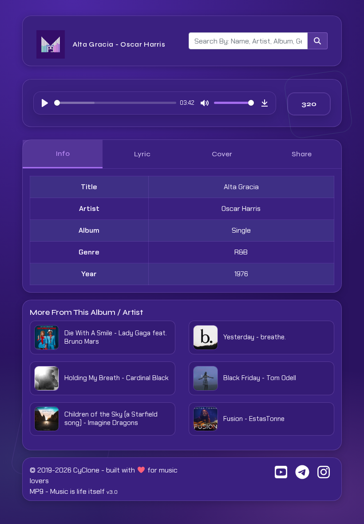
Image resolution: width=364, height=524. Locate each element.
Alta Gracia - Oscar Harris (118, 44)
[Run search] (317, 40)
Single (241, 230)
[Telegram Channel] (302, 475)
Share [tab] (302, 154)
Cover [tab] (222, 154)
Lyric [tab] (142, 154)
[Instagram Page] (323, 475)
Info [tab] (62, 153)
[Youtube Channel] (281, 475)
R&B (241, 252)
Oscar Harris (241, 208)
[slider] (115, 103)
